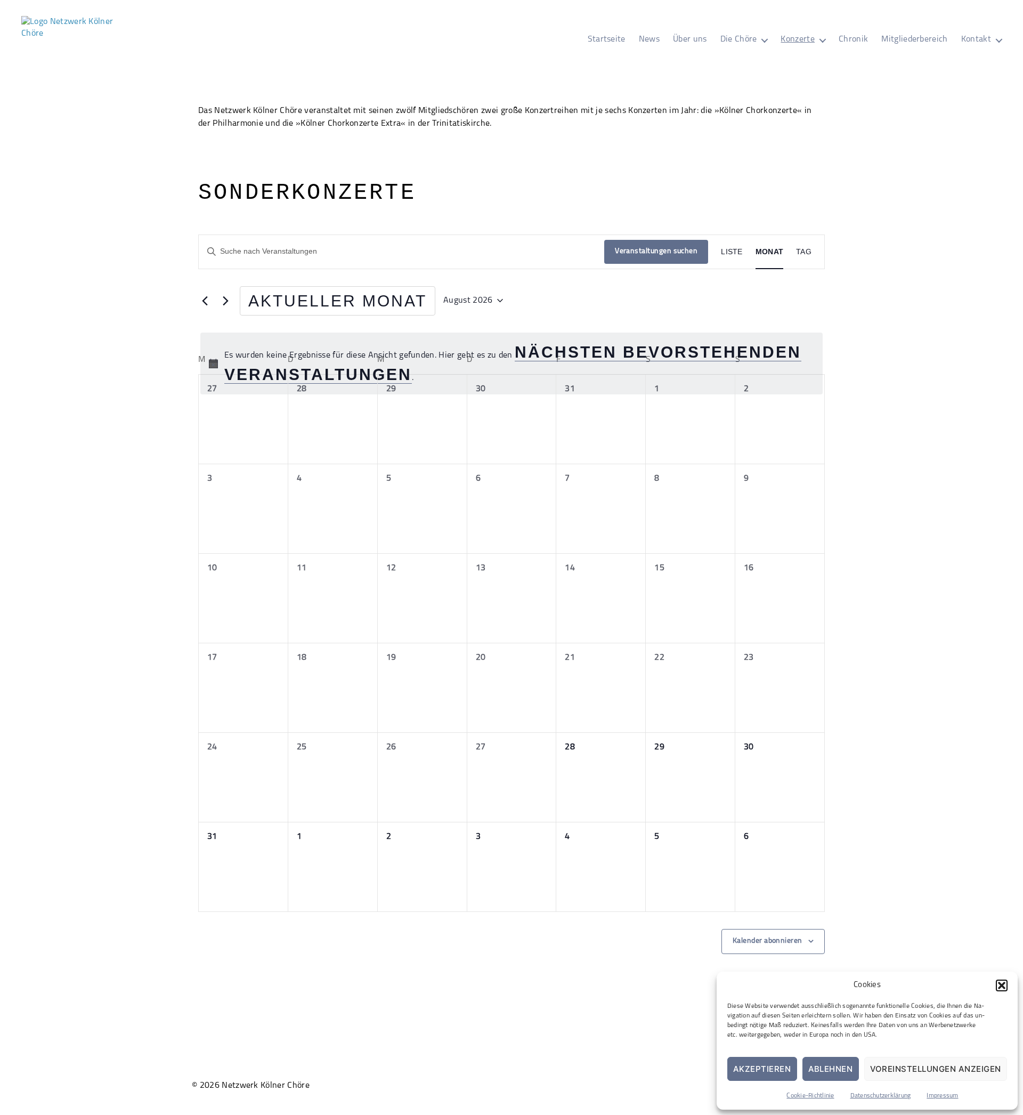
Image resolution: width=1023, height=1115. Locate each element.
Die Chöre (738, 39)
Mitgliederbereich (914, 39)
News (649, 39)
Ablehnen (830, 1069)
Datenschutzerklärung (880, 1096)
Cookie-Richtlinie (810, 1096)
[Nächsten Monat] (225, 300)
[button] (1001, 985)
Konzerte (798, 39)
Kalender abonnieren (767, 941)
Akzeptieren (762, 1069)
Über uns (690, 39)
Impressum (942, 1096)
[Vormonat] (204, 300)
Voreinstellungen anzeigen (936, 1069)
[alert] (511, 363)
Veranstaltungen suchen (656, 251)
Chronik (853, 39)
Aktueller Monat (337, 301)
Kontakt (976, 39)
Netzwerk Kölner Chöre (266, 1085)
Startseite (607, 39)
